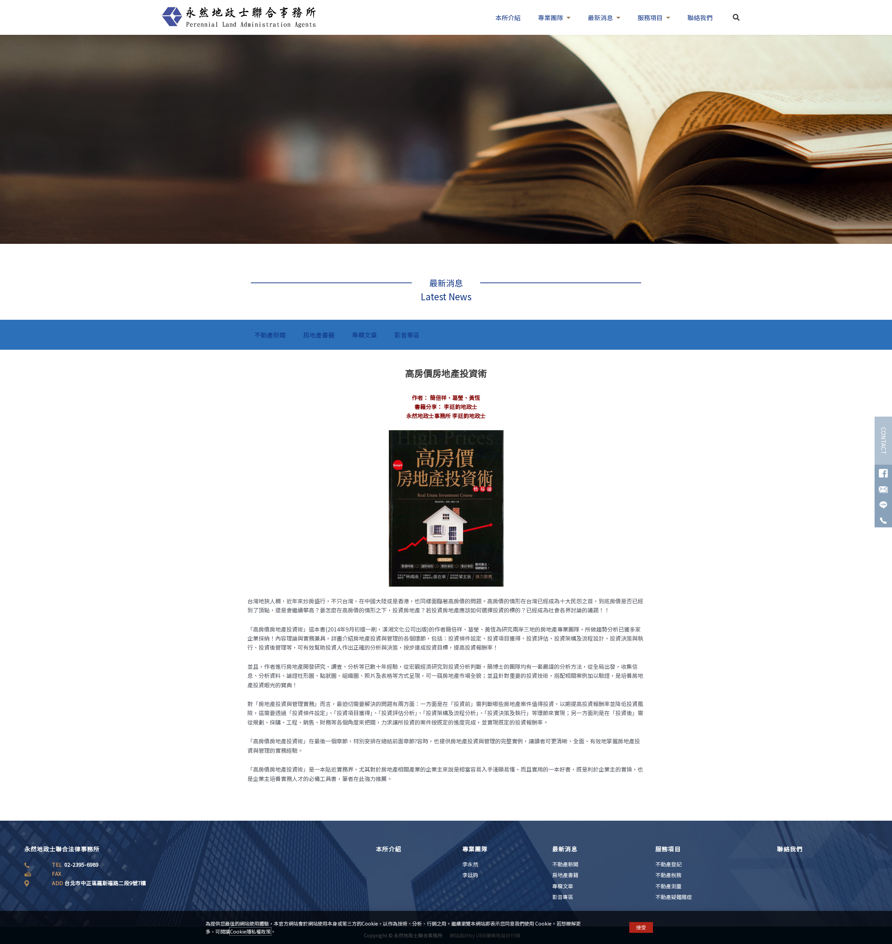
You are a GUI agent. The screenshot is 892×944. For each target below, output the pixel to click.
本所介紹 (508, 17)
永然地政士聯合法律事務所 (62, 848)
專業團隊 (550, 17)
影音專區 (407, 334)
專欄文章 (364, 334)
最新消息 (600, 17)
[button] (736, 17)
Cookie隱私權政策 (250, 931)
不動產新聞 (270, 334)
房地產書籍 (318, 334)
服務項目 (650, 17)
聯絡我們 (700, 17)
